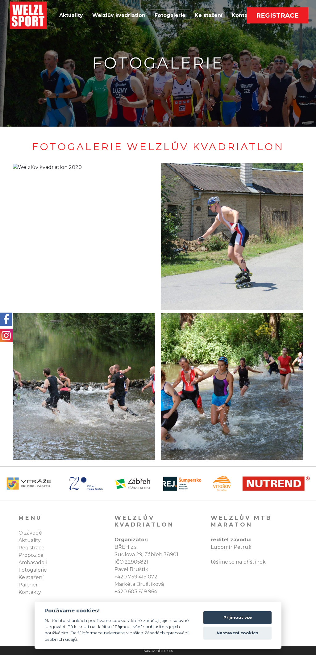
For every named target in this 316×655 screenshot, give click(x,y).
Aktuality (71, 15)
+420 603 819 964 (135, 591)
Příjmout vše (237, 617)
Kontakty (30, 592)
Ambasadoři (33, 562)
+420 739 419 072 (135, 577)
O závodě (30, 533)
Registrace (277, 15)
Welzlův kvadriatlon (118, 15)
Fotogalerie (170, 15)
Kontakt (242, 15)
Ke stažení (208, 15)
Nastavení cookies (158, 651)
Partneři (29, 585)
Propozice (31, 555)
